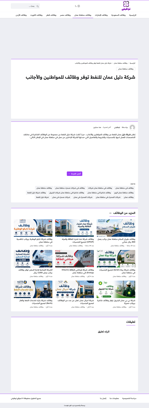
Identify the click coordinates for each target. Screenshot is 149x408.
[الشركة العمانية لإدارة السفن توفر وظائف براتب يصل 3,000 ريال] (33, 264)
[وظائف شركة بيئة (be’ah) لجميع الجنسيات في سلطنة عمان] (116, 264)
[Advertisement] (74, 37)
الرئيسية (132, 63)
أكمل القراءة (76, 174)
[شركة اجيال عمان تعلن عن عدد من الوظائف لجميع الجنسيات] (74, 295)
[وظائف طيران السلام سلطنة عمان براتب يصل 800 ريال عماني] (116, 233)
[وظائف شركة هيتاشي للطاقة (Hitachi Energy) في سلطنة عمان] (74, 264)
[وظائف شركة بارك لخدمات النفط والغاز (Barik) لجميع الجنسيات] (33, 295)
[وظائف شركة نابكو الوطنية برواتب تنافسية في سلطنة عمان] (33, 233)
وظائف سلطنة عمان (120, 63)
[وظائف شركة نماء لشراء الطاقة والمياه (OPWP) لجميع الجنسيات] (74, 233)
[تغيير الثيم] (77, 6)
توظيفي (117, 127)
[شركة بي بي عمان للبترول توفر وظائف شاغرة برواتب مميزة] (116, 295)
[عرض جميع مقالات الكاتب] (132, 127)
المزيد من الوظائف (124, 213)
